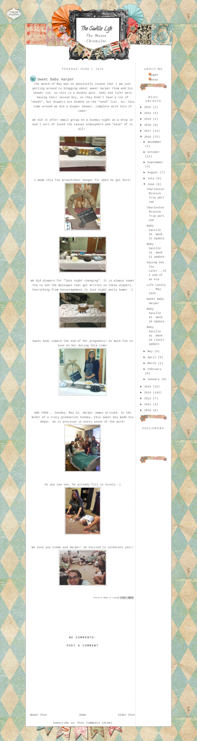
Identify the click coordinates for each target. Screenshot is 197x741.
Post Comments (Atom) (94, 723)
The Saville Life (96, 29)
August (154, 172)
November (154, 142)
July (152, 178)
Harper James (93, 412)
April (153, 357)
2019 (148, 119)
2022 (148, 107)
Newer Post (38, 715)
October (154, 152)
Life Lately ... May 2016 (156, 289)
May (151, 351)
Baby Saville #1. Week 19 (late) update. (155, 336)
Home (82, 715)
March (153, 363)
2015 (148, 386)
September (155, 162)
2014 (148, 392)
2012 (148, 398)
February (154, 369)
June (152, 184)
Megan (153, 75)
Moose (153, 79)
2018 (148, 125)
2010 (148, 410)
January (154, 379)
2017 (148, 131)
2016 (148, 136)
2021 (148, 113)
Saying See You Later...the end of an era (156, 271)
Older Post (126, 715)
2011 (148, 404)
